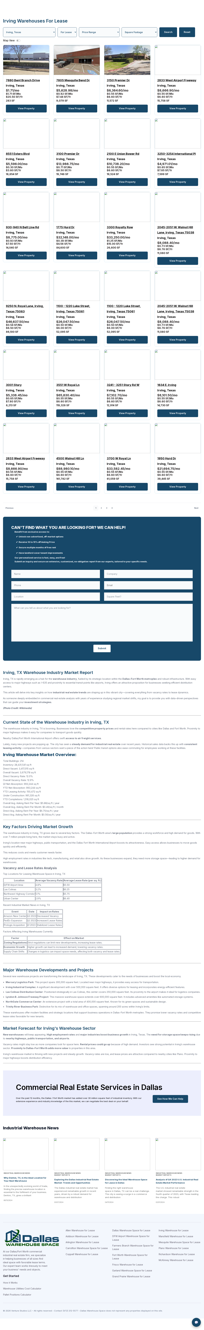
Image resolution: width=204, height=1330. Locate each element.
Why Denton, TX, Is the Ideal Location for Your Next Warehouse (25, 1179)
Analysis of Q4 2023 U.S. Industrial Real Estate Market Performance (177, 1181)
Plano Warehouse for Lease (174, 1248)
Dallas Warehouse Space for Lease (131, 1230)
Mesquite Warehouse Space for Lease (179, 1242)
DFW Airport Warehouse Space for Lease (130, 1238)
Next (196, 508)
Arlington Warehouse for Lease (82, 1242)
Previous (9, 508)
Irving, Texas (23, 83)
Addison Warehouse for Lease (82, 1236)
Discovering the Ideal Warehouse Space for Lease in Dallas (126, 1181)
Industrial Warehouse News (17, 1173)
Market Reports (62, 1175)
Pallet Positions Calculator (17, 1294)
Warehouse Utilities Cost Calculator (22, 1288)
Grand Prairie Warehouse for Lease (131, 1276)
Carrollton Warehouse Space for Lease (87, 1248)
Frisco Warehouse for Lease (127, 1264)
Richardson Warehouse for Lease (177, 1254)
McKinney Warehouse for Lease (176, 1260)
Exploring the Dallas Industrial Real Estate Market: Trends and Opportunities (76, 1181)
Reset (187, 32)
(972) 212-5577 (70, 1310)
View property (26, 108)
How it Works (10, 1282)
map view (9, 40)
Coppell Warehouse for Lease (82, 1254)
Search (168, 32)
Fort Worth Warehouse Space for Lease (130, 1257)
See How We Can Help (170, 1098)
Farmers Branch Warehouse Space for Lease (132, 1247)
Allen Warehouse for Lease (80, 1230)
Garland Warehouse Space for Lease (132, 1270)
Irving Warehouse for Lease (174, 1230)
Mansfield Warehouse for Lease (176, 1236)
